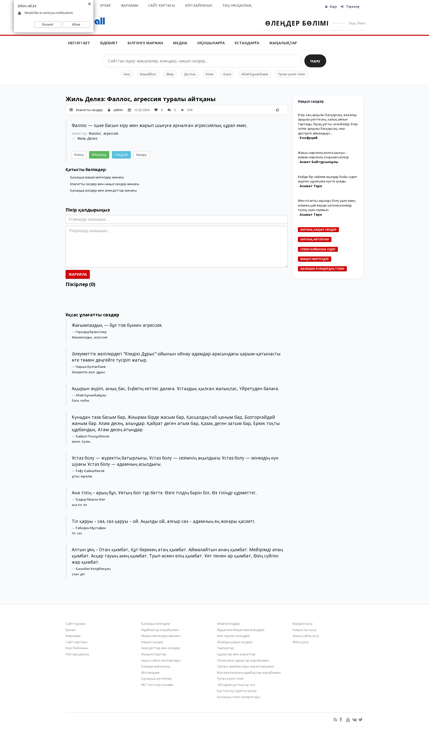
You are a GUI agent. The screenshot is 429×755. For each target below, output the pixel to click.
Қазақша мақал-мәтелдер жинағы (97, 177)
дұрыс (100, 372)
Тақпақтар (225, 648)
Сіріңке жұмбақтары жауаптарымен (245, 666)
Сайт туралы (76, 623)
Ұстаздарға (247, 42)
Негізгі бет (79, 42)
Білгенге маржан (145, 42)
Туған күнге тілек (291, 74)
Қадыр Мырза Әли (90, 499)
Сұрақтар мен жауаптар (236, 654)
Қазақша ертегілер (156, 678)
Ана (127, 74)
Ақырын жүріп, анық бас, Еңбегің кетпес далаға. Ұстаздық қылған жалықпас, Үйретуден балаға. (175, 388)
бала (75, 400)
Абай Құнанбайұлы (91, 395)
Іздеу (315, 60)
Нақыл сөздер (152, 642)
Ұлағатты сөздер (89, 110)
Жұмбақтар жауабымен (160, 630)
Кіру (333, 6)
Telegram (121, 155)
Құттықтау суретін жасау (237, 690)
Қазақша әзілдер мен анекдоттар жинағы (103, 190)
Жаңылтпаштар (153, 654)
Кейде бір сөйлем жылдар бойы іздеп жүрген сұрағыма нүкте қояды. (327, 179)
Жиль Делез (87, 138)
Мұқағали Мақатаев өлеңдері (240, 630)
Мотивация (150, 672)
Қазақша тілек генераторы (238, 697)
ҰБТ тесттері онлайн (157, 684)
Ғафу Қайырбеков (90, 470)
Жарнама (129, 5)
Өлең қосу (301, 642)
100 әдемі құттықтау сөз (236, 684)
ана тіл (77, 505)
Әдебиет (109, 42)
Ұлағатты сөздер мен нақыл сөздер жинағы (104, 184)
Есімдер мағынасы (155, 666)
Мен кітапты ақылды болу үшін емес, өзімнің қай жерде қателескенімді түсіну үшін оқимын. (327, 205)
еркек (76, 441)
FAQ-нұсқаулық (237, 5)
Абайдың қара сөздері (234, 642)
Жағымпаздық (82, 337)
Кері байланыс (199, 5)
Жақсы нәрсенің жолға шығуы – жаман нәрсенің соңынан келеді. (323, 155)
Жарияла (78, 274)
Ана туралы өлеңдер (233, 635)
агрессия (110, 133)
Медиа (180, 42)
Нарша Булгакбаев (91, 366)
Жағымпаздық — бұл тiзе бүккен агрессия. (117, 325)
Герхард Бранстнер (91, 332)
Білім (209, 74)
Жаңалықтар (283, 42)
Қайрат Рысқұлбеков (92, 436)
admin (118, 110)
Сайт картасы (161, 5)
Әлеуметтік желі (83, 372)
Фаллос (95, 133)
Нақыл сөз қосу (305, 630)
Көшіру (141, 155)
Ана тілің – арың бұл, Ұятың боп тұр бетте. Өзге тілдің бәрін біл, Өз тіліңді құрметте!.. (164, 493)
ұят (82, 574)
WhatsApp (99, 155)
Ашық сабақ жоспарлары (161, 660)
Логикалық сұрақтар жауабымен (243, 660)
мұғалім (86, 476)
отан (75, 574)
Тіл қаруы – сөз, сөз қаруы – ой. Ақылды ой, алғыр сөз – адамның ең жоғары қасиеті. (163, 521)
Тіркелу (352, 6)
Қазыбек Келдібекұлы (93, 568)
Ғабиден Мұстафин (91, 528)
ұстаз (75, 476)
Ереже (105, 5)
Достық (190, 74)
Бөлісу (79, 155)
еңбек (84, 400)
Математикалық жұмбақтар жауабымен (249, 672)
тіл (85, 505)
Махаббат (148, 74)
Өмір (170, 74)
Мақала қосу (303, 623)
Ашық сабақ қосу (306, 635)
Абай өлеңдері (228, 623)
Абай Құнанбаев (254, 74)
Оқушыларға (211, 42)
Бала (227, 74)
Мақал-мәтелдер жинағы (161, 635)
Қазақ (86, 441)
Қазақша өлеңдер (155, 623)
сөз (79, 533)
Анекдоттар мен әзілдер (160, 648)
